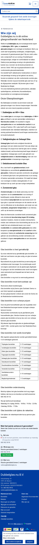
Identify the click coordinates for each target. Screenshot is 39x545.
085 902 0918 (5, 442)
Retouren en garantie (8, 507)
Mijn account (5, 510)
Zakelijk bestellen (7, 519)
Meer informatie (9, 538)
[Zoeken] (36, 11)
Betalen (3, 499)
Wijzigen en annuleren (8, 504)
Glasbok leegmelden (8, 512)
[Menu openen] (35, 3)
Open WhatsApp (7, 455)
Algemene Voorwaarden (29, 497)
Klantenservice (8, 29)
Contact (24, 499)
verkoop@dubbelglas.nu (9, 465)
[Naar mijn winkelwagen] (30, 3)
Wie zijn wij (25, 502)
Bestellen (4, 497)
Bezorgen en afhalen (8, 502)
